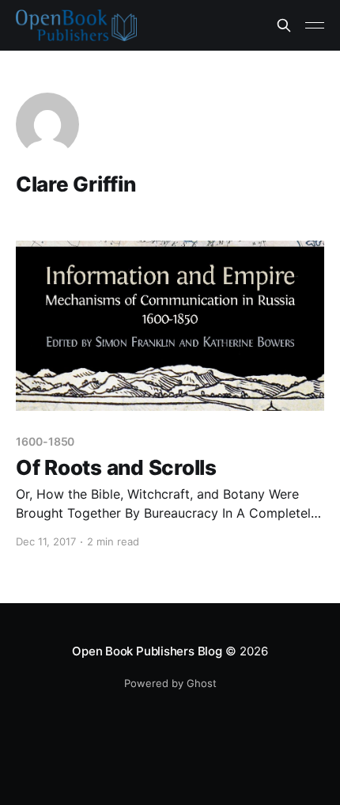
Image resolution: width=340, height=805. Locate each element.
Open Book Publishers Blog (146, 651)
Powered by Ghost (170, 683)
